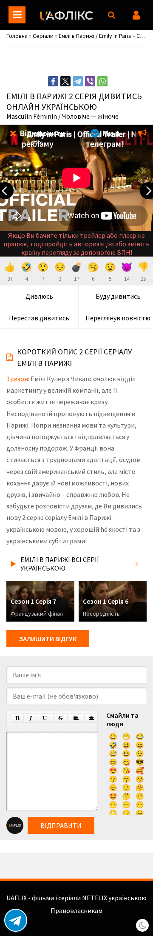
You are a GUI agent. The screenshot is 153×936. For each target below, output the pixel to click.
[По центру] (91, 718)
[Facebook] (53, 81)
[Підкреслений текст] (45, 718)
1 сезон (17, 378)
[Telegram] (78, 81)
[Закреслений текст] (60, 718)
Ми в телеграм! (105, 138)
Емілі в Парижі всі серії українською (59, 563)
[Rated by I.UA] (76, 919)
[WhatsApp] (102, 81)
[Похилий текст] (31, 718)
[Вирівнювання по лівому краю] (76, 718)
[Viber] (90, 81)
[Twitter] (65, 81)
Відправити (61, 825)
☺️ (113, 787)
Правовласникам (76, 910)
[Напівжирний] (17, 718)
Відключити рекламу (41, 138)
